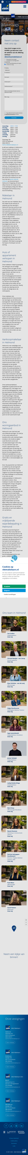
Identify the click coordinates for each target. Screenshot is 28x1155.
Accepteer (7, 586)
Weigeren (7, 590)
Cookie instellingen (10, 594)
